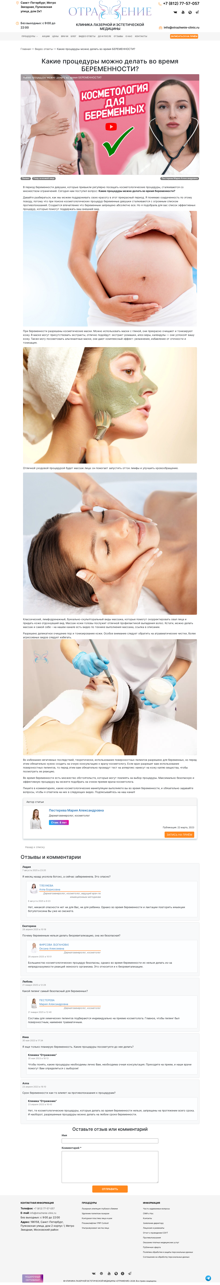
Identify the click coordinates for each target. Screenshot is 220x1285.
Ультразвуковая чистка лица (95, 1228)
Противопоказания (152, 1237)
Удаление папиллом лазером (95, 1213)
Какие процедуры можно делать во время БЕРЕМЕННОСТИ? (62, 77)
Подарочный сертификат (32, 1278)
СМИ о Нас (148, 1213)
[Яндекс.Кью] (188, 12)
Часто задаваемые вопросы (156, 1208)
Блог (73, 36)
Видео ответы (87, 36)
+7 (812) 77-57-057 (181, 3)
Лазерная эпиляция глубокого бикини (100, 1208)
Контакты (141, 36)
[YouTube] (181, 12)
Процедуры (29, 36)
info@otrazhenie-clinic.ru (181, 27)
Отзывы (118, 36)
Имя (64, 1135)
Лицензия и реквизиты (153, 1228)
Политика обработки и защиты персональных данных (168, 1252)
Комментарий (71, 1147)
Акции (46, 36)
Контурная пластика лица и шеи (97, 1218)
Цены (55, 36)
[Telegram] (195, 12)
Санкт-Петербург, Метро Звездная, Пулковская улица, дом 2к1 (38, 7)
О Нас (128, 36)
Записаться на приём (184, 36)
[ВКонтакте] (173, 12)
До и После (104, 36)
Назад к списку (35, 847)
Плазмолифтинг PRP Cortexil (95, 1223)
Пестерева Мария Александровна (76, 810)
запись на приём (179, 834)
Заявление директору (153, 1223)
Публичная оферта (152, 1247)
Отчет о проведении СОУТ (155, 1233)
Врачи (64, 36)
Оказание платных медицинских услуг (161, 1242)
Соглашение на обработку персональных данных (166, 1257)
